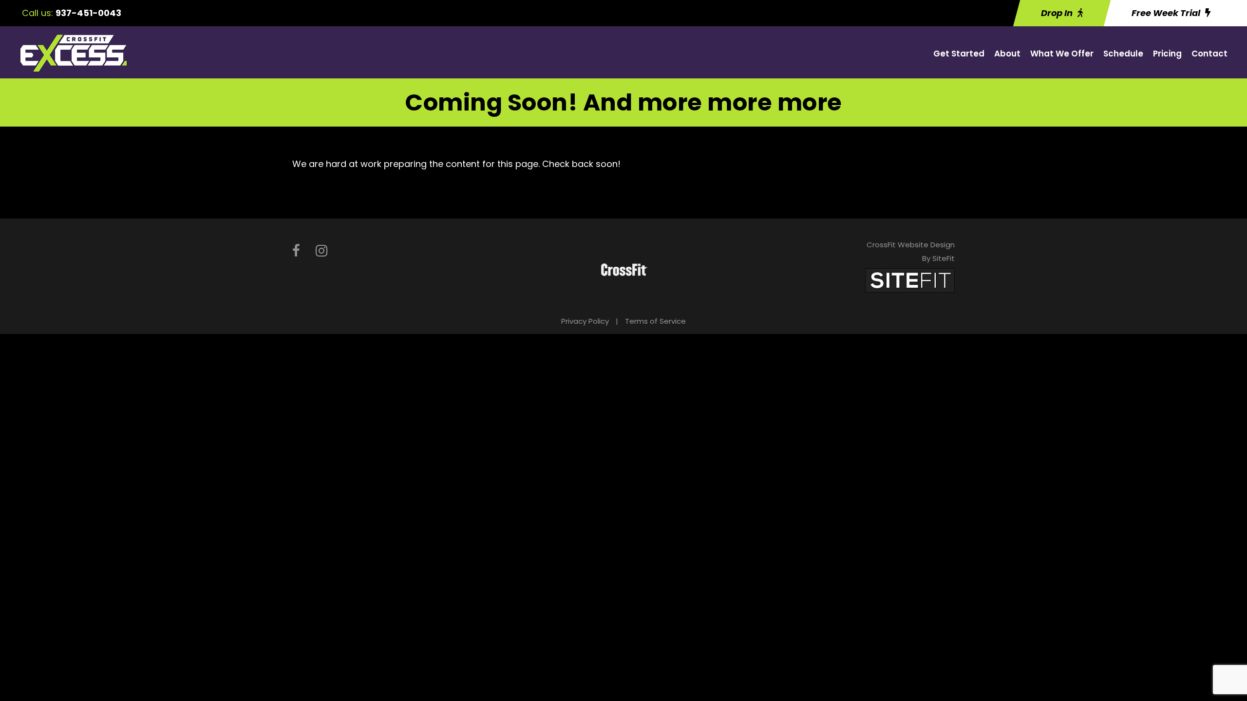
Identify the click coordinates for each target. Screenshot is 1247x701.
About (1007, 53)
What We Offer (1062, 53)
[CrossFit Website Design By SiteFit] (910, 280)
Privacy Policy (585, 321)
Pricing (1167, 53)
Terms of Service (655, 321)
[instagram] (321, 251)
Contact (1209, 53)
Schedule (1123, 53)
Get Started (958, 53)
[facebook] (296, 251)
